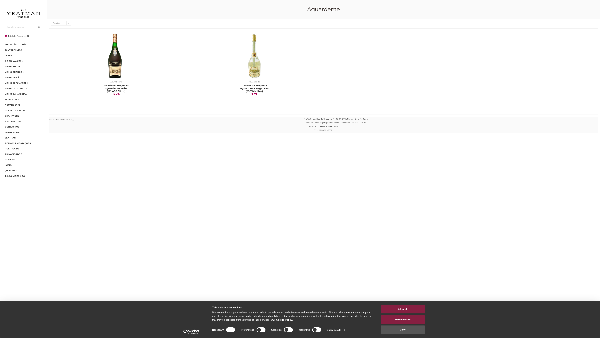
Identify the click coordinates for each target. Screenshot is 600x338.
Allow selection (402, 319)
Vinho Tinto (12, 66)
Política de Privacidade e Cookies (13, 154)
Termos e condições (18, 143)
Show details (334, 330)
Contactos (12, 126)
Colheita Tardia (15, 110)
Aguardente (12, 105)
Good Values (13, 61)
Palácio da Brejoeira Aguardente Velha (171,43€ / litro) (116, 88)
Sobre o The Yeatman (12, 135)
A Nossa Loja (13, 121)
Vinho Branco (13, 72)
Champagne (12, 116)
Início (8, 165)
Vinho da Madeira (16, 94)
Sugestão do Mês (16, 44)
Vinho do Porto (15, 88)
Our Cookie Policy (281, 319)
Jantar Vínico (13, 50)
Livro (8, 55)
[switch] (261, 329)
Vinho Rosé (12, 77)
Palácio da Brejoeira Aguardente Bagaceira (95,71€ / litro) (254, 88)
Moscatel (11, 99)
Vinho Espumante (16, 83)
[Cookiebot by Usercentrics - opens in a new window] (191, 332)
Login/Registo (15, 176)
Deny (402, 329)
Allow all (402, 309)
